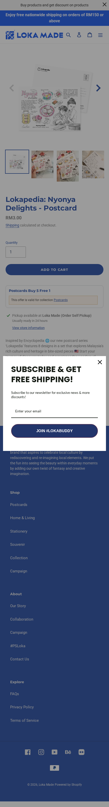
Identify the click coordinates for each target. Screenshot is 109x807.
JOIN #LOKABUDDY (54, 431)
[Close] (100, 362)
